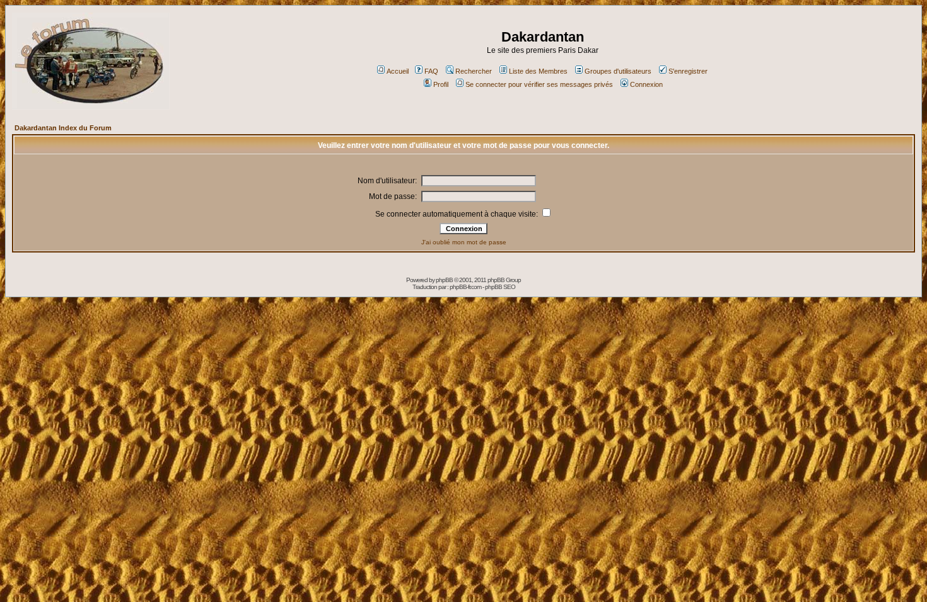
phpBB (444, 279)
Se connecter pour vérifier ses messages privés (539, 84)
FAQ (431, 71)
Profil (440, 84)
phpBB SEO (500, 286)
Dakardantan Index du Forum (63, 128)
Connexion (646, 84)
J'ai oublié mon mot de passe (463, 242)
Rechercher (473, 71)
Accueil (398, 71)
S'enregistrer (688, 71)
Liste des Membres (538, 71)
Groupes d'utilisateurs (618, 71)
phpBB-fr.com (465, 286)
